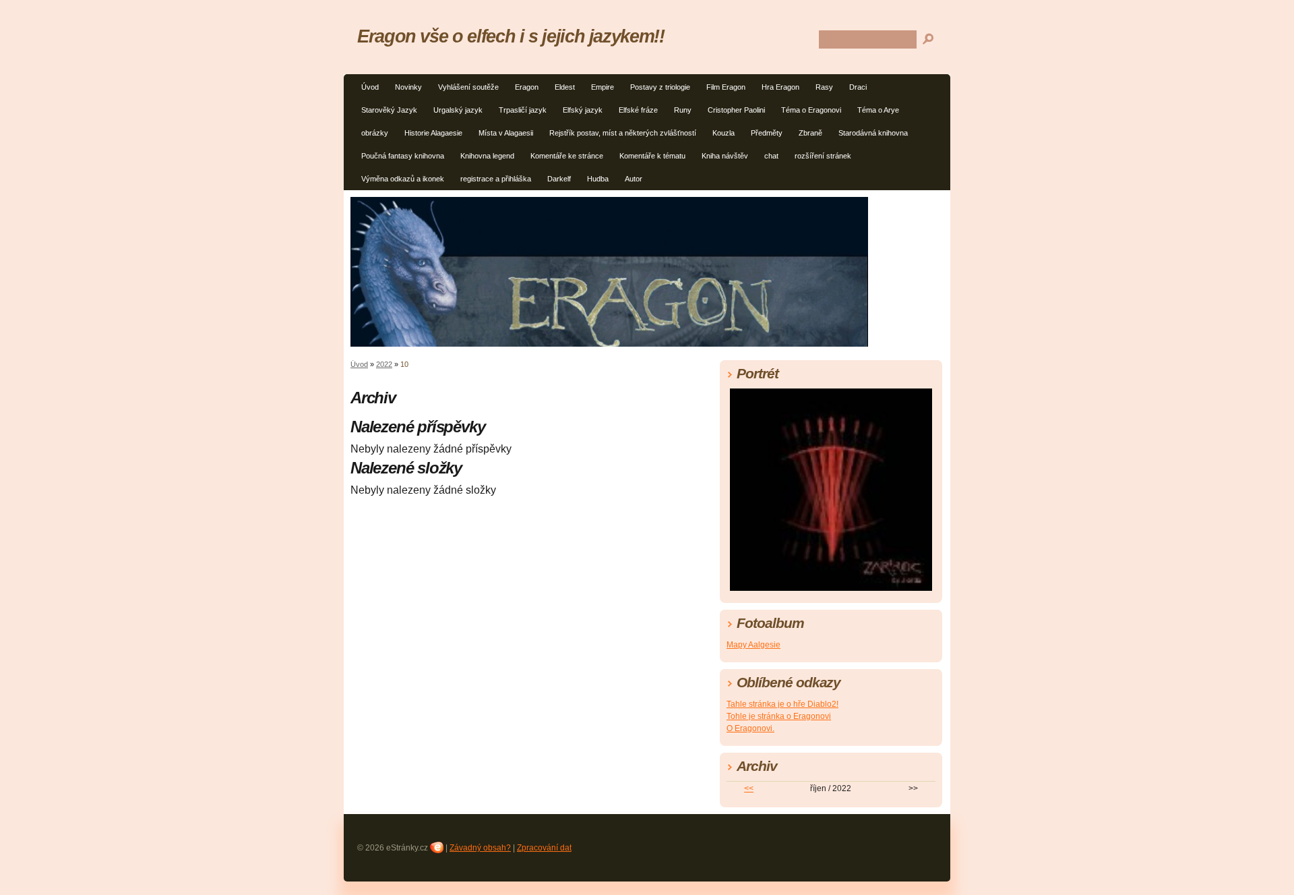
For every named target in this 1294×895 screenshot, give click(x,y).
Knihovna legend (487, 156)
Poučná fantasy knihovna (402, 156)
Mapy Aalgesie (753, 644)
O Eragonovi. (750, 728)
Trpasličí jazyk (523, 110)
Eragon (526, 87)
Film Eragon (725, 87)
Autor (633, 179)
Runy (682, 110)
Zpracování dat (544, 848)
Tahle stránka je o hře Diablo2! (782, 704)
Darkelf (559, 179)
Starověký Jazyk (389, 110)
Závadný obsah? (480, 848)
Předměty (766, 133)
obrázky (374, 133)
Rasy (824, 87)
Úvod (370, 87)
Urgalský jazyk (458, 110)
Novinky (408, 87)
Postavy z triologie (660, 87)
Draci (858, 87)
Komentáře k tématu (652, 156)
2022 (384, 364)
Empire (602, 87)
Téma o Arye (878, 110)
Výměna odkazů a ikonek (402, 179)
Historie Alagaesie (433, 133)
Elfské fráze (638, 110)
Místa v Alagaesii (506, 133)
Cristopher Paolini (736, 110)
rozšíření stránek (823, 156)
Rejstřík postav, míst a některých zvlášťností (622, 133)
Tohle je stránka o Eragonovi (779, 716)
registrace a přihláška (495, 179)
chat (771, 156)
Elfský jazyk (583, 110)
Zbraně (810, 133)
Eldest (565, 87)
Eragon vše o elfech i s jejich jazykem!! (511, 36)
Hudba (598, 179)
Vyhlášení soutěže (468, 87)
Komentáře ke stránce (566, 156)
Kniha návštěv (725, 156)
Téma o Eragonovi (811, 110)
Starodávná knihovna (873, 133)
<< (748, 788)
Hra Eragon (780, 87)
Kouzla (723, 133)
